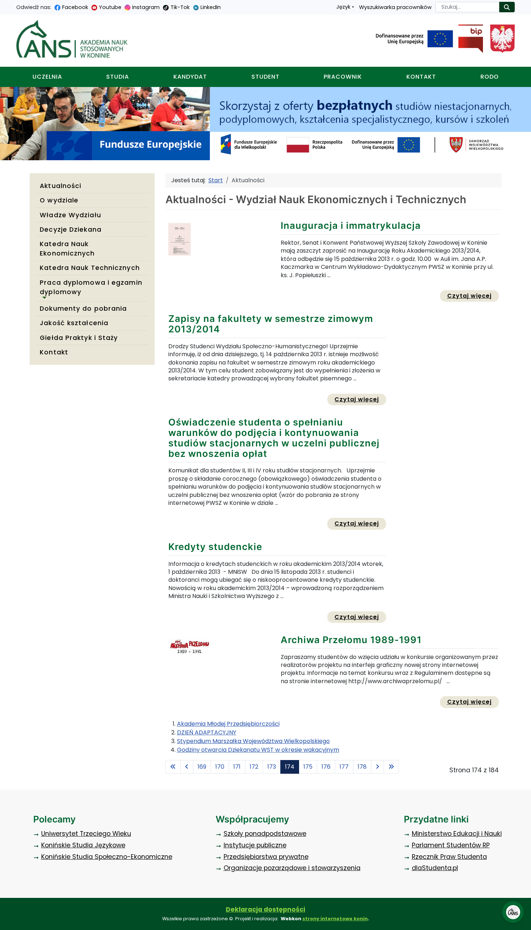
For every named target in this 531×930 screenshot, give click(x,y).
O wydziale (59, 200)
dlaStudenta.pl (435, 868)
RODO (489, 77)
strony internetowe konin (335, 919)
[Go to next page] (377, 767)
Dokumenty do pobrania (83, 308)
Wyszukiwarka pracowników (395, 7)
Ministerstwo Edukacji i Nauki (457, 833)
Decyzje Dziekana (71, 229)
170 (219, 767)
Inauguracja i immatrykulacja (351, 225)
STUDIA (117, 77)
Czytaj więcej (473, 295)
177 (344, 767)
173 (271, 767)
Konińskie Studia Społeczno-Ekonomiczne (106, 856)
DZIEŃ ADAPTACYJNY (206, 732)
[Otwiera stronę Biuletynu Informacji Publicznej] (468, 39)
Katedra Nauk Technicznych (90, 267)
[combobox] (467, 7)
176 (326, 767)
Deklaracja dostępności (265, 909)
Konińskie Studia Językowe (83, 845)
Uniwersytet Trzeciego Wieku (86, 833)
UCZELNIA (47, 77)
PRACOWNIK (343, 77)
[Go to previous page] (186, 767)
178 (362, 767)
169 (202, 767)
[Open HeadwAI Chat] (513, 912)
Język (343, 6)
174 (289, 767)
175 (307, 767)
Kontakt (54, 352)
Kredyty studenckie (215, 546)
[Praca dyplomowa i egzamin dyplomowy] (43, 298)
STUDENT (265, 77)
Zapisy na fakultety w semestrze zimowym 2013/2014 (270, 324)
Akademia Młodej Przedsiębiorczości (228, 724)
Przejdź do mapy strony (5, 5)
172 (254, 767)
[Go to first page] (173, 767)
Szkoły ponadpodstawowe (265, 833)
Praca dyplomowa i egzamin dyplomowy (91, 287)
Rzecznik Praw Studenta (449, 856)
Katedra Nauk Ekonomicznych (67, 249)
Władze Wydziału (70, 215)
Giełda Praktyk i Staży (79, 337)
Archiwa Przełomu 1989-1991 (351, 639)
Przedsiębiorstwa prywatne (266, 856)
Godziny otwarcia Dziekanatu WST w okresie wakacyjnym (258, 750)
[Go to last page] (391, 767)
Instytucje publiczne (255, 845)
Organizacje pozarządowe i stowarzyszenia (292, 868)
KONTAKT (421, 77)
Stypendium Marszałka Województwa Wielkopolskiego (253, 741)
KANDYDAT (190, 77)
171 (237, 767)
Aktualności (60, 186)
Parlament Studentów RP (451, 845)
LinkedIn (210, 7)
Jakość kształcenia (74, 323)
